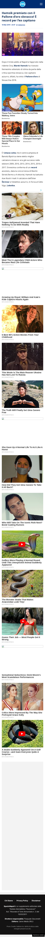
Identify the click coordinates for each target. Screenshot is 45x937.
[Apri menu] (41, 4)
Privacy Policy (22, 901)
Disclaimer (36, 901)
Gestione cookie (38, 935)
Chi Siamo (9, 901)
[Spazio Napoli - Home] (22, 4)
